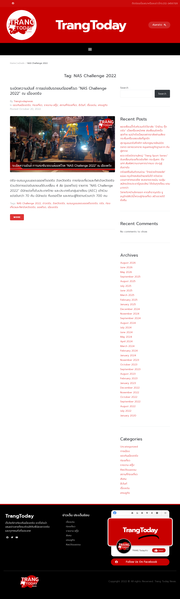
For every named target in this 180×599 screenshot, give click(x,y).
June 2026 (126, 267)
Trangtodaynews (23, 101)
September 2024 (130, 318)
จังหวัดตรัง (59, 203)
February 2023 (128, 378)
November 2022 (129, 392)
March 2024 (127, 346)
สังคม (123, 479)
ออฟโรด (41, 207)
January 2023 (128, 383)
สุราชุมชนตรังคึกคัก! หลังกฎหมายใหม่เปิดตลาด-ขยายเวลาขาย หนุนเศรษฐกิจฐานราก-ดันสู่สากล (144, 147)
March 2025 (127, 295)
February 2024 (129, 351)
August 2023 (128, 374)
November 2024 (129, 314)
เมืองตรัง (53, 207)
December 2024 (130, 309)
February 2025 (128, 300)
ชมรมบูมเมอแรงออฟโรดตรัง (82, 203)
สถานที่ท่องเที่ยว (68, 105)
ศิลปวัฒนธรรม (128, 470)
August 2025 (128, 281)
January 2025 (128, 304)
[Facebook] (13, 3)
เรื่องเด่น (91, 105)
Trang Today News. (165, 581)
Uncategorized (129, 447)
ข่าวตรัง (47, 203)
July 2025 (125, 286)
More (17, 217)
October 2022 (128, 397)
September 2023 (130, 369)
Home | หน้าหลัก (17, 63)
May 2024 (126, 337)
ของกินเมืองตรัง (22, 105)
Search (124, 88)
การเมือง (125, 451)
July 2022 (125, 411)
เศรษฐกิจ (103, 105)
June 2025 (126, 290)
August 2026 (128, 263)
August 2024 (128, 323)
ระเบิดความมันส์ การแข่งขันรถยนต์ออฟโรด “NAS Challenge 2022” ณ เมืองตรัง (58, 91)
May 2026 (126, 272)
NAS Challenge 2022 (29, 203)
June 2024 (126, 332)
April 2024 (126, 341)
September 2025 (130, 277)
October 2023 (128, 364)
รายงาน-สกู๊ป (51, 105)
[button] (159, 25)
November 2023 (129, 360)
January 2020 (128, 415)
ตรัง (101, 203)
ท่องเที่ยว (37, 105)
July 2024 (125, 327)
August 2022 (128, 406)
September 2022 (130, 401)
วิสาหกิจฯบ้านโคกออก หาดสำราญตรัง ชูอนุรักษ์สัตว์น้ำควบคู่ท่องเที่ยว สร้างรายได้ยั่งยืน (142, 196)
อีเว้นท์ (82, 105)
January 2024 (128, 355)
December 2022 (130, 388)
